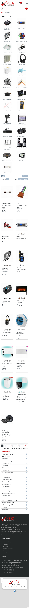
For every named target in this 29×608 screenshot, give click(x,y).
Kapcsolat (5, 546)
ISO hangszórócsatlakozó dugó (21, 205)
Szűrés (25, 176)
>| (25, 445)
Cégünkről (5, 544)
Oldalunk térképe (7, 542)
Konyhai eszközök (6, 482)
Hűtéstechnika (6, 477)
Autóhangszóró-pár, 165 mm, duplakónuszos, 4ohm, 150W (7, 433)
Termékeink (6, 451)
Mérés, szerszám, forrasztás (9, 489)
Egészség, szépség (7, 463)
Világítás (4, 507)
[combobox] (7, 179)
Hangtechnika (5, 470)
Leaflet (28, 607)
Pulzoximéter (6, 301)
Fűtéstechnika (6, 468)
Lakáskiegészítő (6, 484)
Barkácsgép (5, 458)
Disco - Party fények (7, 461)
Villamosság (5, 509)
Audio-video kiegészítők (8, 454)
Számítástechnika (6, 495)
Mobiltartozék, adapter (8, 491)
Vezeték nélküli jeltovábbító (9, 500)
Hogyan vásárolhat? (8, 548)
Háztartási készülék (7, 472)
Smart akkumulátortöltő (21, 237)
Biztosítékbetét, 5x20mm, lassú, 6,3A (6, 205)
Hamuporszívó (6, 332)
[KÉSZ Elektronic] (7, 3)
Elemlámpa (5, 465)
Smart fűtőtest (20, 363)
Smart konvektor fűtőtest (7, 364)
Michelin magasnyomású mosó (21, 269)
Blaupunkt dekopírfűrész (6, 269)
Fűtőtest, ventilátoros (20, 333)
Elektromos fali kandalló (20, 301)
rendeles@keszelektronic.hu (11, 565)
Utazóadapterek (6, 498)
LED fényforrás (6, 486)
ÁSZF (4, 551)
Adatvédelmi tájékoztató (9, 553)
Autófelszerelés (6, 456)
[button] (15, 590)
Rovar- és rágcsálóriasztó (9, 493)
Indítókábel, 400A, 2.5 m (5, 237)
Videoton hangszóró (7, 505)
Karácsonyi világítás (7, 479)
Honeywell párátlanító (5, 395)
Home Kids (5, 475)
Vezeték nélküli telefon (8, 502)
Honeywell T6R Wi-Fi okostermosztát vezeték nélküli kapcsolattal (21, 398)
